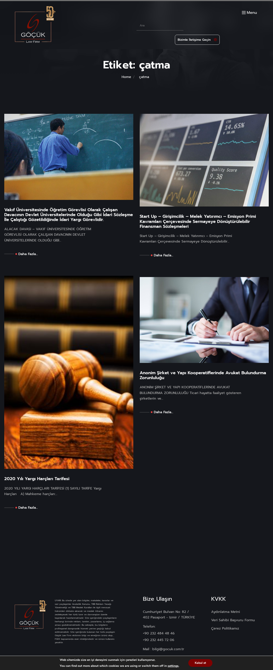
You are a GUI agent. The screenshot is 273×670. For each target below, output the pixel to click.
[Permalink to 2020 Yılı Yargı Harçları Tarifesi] (68, 372)
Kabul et (200, 663)
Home (126, 76)
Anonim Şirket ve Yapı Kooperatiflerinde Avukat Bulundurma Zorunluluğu (203, 375)
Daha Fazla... (28, 254)
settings (173, 666)
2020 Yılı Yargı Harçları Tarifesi (36, 478)
